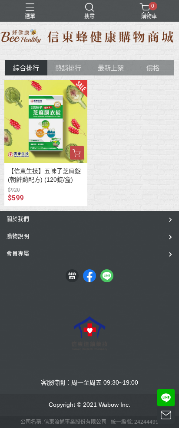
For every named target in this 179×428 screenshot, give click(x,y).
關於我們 (18, 219)
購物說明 (18, 236)
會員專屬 (18, 253)
